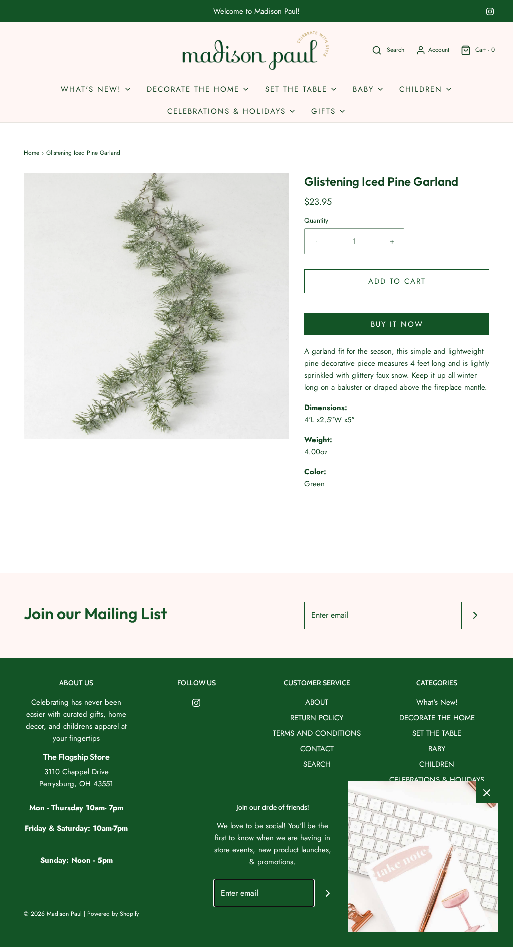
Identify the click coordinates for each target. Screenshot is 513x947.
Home (31, 152)
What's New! (437, 702)
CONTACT (317, 748)
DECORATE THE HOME (437, 717)
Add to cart (397, 281)
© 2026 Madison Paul (53, 913)
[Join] (475, 615)
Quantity (316, 220)
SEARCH (317, 764)
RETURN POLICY (316, 717)
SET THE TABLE (436, 733)
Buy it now (397, 324)
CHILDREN (436, 764)
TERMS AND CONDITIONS (317, 733)
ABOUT (316, 702)
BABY (436, 748)
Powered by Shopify (113, 913)
